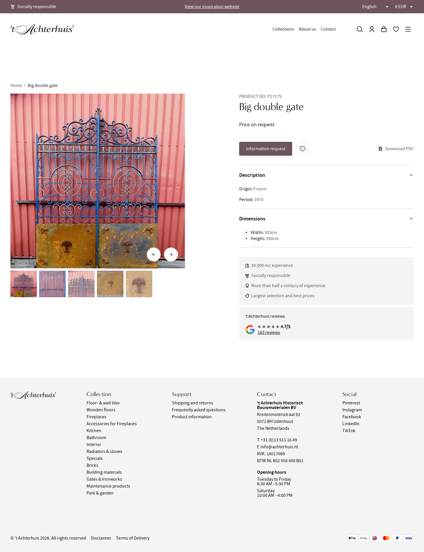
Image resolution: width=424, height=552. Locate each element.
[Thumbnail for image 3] (81, 284)
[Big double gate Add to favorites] (302, 149)
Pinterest (351, 403)
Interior (94, 444)
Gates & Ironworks (104, 479)
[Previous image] (154, 254)
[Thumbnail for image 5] (139, 284)
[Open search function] (359, 29)
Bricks (92, 465)
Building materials (104, 472)
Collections (283, 29)
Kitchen (94, 431)
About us (307, 29)
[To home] (42, 29)
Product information (192, 417)
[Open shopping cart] (383, 29)
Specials (95, 458)
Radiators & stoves (104, 451)
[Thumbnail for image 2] (52, 284)
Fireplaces (96, 417)
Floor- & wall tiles (103, 403)
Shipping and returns (192, 403)
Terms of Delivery (132, 538)
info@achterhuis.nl (279, 447)
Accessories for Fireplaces (112, 424)
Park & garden (100, 493)
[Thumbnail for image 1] (23, 284)
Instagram (352, 410)
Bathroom (96, 438)
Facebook (351, 417)
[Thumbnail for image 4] (110, 284)
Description (252, 175)
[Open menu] (408, 29)
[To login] (371, 29)
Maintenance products (108, 486)
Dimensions (252, 218)
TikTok (348, 431)
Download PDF (399, 149)
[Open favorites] (396, 29)
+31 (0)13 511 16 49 (279, 440)
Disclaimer (101, 538)
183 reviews (269, 332)
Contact (328, 29)
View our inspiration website (212, 7)
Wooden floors (101, 410)
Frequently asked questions (199, 410)
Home (16, 85)
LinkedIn (350, 424)
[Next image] (171, 254)
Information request (265, 149)
